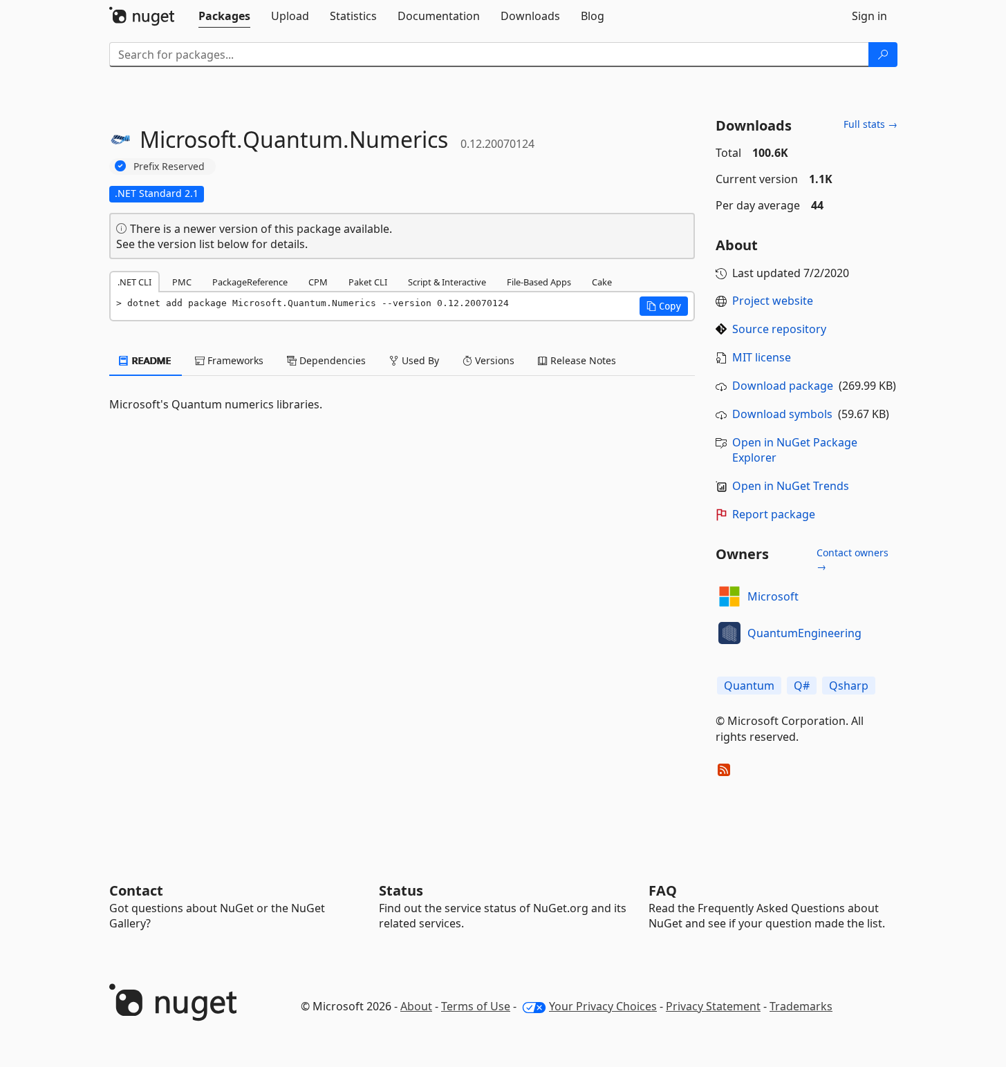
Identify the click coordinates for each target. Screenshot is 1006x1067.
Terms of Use (475, 1006)
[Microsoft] (729, 596)
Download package (782, 385)
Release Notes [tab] (582, 360)
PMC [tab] (182, 282)
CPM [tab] (318, 282)
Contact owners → (852, 559)
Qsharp (848, 685)
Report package (773, 514)
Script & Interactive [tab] (447, 282)
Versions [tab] (493, 360)
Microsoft (773, 596)
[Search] (882, 54)
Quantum (749, 685)
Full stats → (870, 124)
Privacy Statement (713, 1006)
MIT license (761, 357)
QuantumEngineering (804, 633)
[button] (664, 306)
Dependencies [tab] (331, 360)
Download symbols (782, 414)
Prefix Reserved (169, 166)
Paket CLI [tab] (367, 282)
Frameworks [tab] (234, 360)
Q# (802, 685)
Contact (136, 890)
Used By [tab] (419, 360)
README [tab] (150, 360)
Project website (772, 300)
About (416, 1006)
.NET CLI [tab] (134, 282)
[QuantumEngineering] (729, 633)
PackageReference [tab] (250, 282)
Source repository (779, 329)
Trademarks (801, 1006)
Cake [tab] (602, 282)
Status (401, 890)
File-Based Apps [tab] (539, 282)
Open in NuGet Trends (790, 485)
